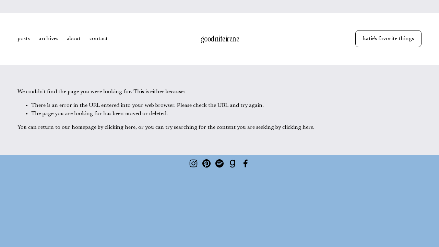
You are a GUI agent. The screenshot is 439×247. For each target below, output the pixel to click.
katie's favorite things (388, 38)
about (74, 38)
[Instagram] (193, 163)
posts (23, 38)
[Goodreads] (232, 163)
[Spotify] (219, 163)
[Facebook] (245, 163)
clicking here (120, 127)
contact (99, 38)
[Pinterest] (206, 163)
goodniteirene (220, 39)
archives (48, 38)
